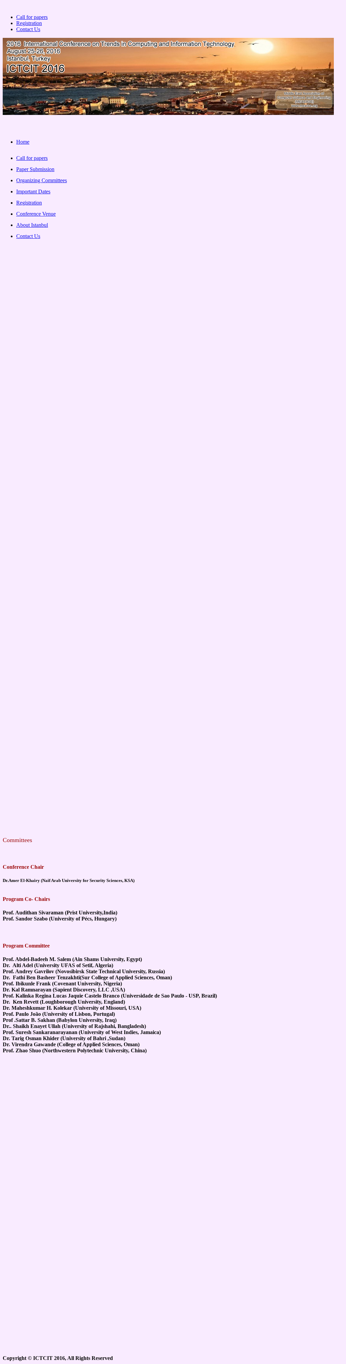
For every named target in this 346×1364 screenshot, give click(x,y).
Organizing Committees (41, 180)
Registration (29, 23)
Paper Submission (35, 169)
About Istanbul (32, 225)
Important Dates (33, 191)
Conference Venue (36, 214)
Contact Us (28, 29)
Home (22, 142)
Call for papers (32, 17)
